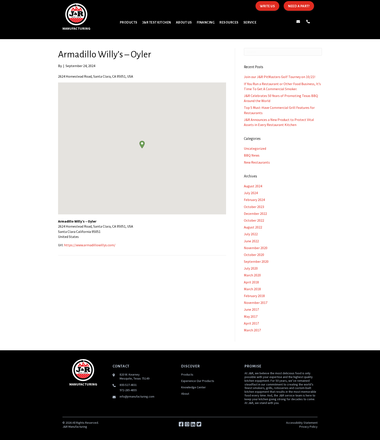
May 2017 (251, 316)
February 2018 (254, 296)
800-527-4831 (128, 385)
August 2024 (253, 186)
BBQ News (251, 155)
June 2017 (251, 309)
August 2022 (253, 227)
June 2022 (251, 241)
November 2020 (255, 248)
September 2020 (256, 261)
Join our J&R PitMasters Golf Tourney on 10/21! (279, 77)
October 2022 (254, 220)
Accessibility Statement (302, 423)
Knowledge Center (193, 387)
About (185, 394)
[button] (142, 144)
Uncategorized (255, 148)
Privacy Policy (308, 427)
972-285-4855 (128, 390)
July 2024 (251, 193)
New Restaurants (257, 162)
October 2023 (254, 206)
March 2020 (252, 275)
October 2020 (254, 254)
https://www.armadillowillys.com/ (89, 245)
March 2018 (252, 289)
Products (187, 374)
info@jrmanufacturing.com (137, 396)
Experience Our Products (197, 381)
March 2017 (252, 330)
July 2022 (251, 234)
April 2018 (251, 282)
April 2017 (251, 323)
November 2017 (255, 302)
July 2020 (251, 268)
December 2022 (255, 213)
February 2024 (254, 199)
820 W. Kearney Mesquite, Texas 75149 (134, 376)
